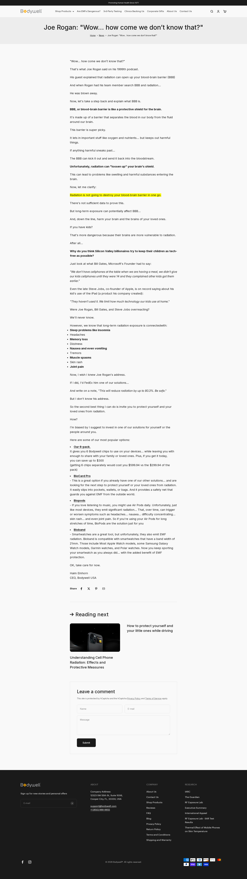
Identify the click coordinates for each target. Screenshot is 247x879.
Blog (148, 819)
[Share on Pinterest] (96, 589)
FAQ (148, 813)
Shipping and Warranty (158, 840)
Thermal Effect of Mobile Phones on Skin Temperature (202, 830)
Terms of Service (153, 698)
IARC (187, 792)
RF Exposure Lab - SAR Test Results (199, 821)
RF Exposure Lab (194, 802)
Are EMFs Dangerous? (88, 11)
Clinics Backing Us (134, 11)
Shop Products (63, 11)
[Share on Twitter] (89, 589)
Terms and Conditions (158, 835)
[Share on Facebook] (81, 589)
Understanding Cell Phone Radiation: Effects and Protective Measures (91, 662)
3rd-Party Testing (112, 11)
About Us (172, 11)
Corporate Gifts (155, 11)
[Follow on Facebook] (22, 862)
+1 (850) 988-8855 (100, 810)
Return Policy (153, 829)
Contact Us (186, 11)
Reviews (150, 808)
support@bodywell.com (103, 806)
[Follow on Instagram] (30, 862)
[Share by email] (103, 589)
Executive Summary (195, 808)
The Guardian (192, 797)
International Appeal (196, 813)
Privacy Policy (134, 698)
